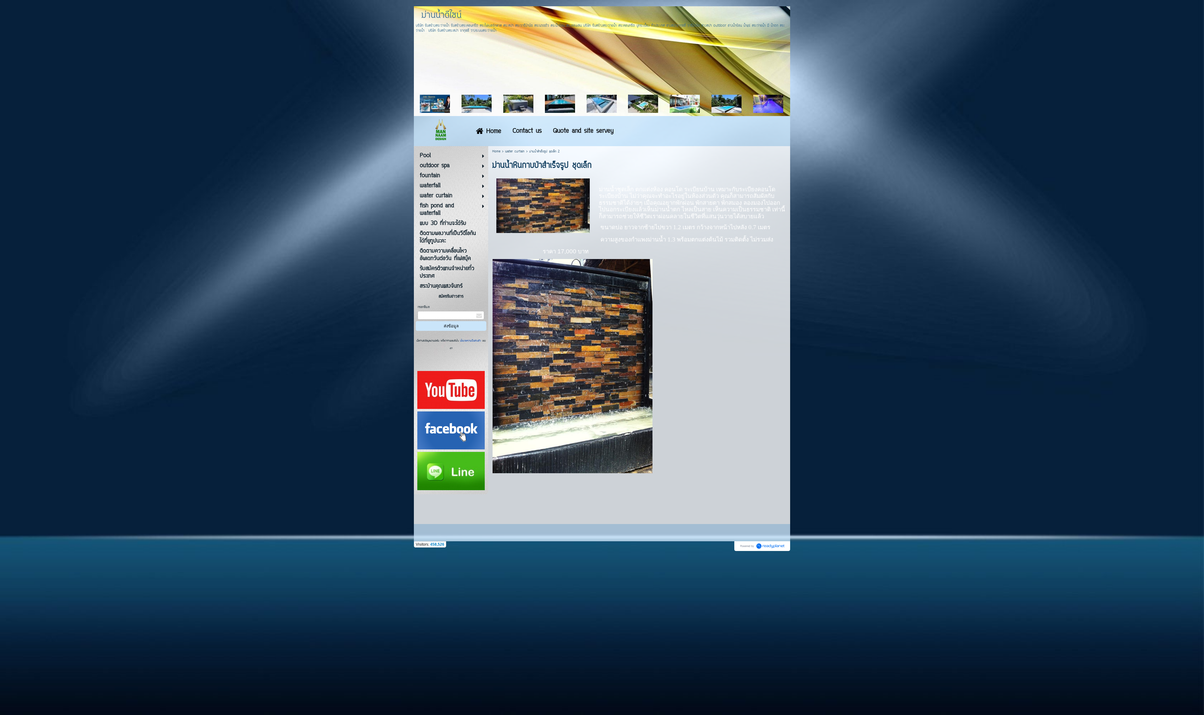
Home (496, 151)
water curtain (515, 151)
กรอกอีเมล (424, 307)
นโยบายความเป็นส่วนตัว (470, 341)
